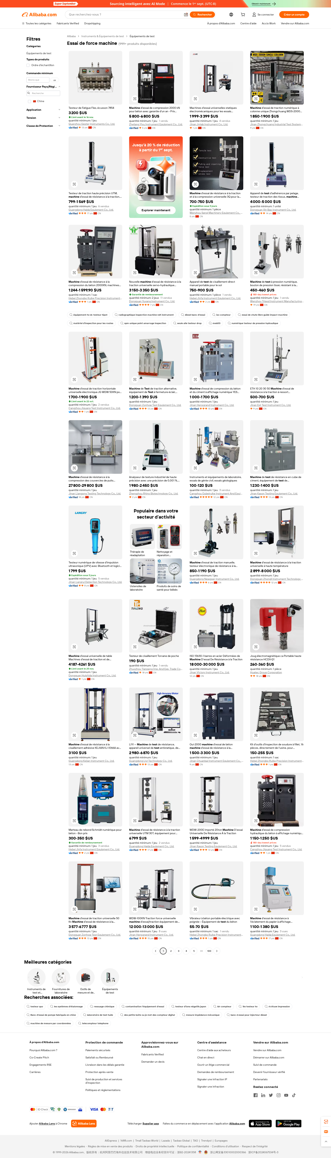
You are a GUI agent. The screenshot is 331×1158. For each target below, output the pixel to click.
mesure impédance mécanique (203, 1015)
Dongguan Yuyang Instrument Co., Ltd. (152, 301)
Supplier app (151, 1123)
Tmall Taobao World (146, 1140)
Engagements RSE (40, 1064)
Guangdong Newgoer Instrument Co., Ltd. (214, 578)
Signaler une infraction (210, 1086)
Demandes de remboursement (215, 1072)
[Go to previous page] (155, 951)
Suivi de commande (265, 1064)
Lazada (165, 1140)
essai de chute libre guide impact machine (265, 314)
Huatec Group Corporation (266, 672)
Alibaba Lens (47, 1123)
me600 (216, 323)
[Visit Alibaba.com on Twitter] (271, 1095)
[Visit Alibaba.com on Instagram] (278, 1095)
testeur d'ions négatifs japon (190, 1006)
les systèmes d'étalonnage (68, 1006)
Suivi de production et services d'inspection (103, 1081)
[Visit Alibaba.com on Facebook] (255, 1095)
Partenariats (260, 1079)
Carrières (35, 1072)
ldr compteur (224, 1006)
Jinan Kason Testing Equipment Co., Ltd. (274, 493)
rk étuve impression (279, 1006)
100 (209, 951)
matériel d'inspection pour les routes (93, 323)
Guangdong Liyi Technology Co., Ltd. (150, 760)
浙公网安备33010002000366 (228, 1152)
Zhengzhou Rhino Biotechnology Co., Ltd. (153, 493)
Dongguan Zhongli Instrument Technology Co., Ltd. (277, 578)
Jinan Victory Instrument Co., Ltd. (209, 672)
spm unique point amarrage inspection (145, 323)
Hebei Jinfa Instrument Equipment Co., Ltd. (215, 298)
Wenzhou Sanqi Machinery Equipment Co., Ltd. (216, 212)
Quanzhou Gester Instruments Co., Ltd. (92, 123)
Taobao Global (181, 1140)
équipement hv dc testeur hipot (90, 314)
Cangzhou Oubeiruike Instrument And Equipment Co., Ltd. (216, 493)
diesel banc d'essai (195, 314)
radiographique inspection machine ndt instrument (146, 314)
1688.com (126, 1140)
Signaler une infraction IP (212, 1079)
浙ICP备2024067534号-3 (263, 1152)
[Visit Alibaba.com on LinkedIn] (263, 1095)
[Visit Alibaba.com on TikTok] (294, 1095)
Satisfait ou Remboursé (99, 1057)
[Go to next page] (216, 951)
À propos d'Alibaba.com (44, 1042)
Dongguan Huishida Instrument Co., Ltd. (92, 675)
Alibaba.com (237, 1123)
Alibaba (71, 36)
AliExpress (111, 1140)
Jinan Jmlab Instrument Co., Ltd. (209, 124)
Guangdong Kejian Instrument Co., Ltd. (91, 760)
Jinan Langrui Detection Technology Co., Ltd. (95, 582)
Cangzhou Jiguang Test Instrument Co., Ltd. (94, 408)
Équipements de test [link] (142, 36)
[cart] (244, 15)
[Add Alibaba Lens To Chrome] (84, 1123)
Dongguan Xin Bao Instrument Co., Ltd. (273, 209)
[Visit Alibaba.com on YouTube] (286, 1095)
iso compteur (223, 314)
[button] (186, 14)
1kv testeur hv (250, 1006)
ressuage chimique (104, 1006)
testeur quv (36, 1006)
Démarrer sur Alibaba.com (268, 1057)
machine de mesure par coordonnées (50, 1023)
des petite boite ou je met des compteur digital (149, 1015)
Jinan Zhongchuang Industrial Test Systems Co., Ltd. (277, 124)
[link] (326, 1122)
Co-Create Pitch (39, 1057)
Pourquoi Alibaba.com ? (43, 1050)
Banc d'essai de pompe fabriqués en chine (53, 1015)
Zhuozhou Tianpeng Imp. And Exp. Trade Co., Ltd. (156, 668)
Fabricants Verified (152, 1054)
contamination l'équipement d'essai (144, 1006)
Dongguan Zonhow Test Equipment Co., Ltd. (155, 405)
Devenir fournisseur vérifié (269, 1072)
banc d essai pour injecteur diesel (249, 1015)
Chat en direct (205, 1057)
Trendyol (206, 1140)
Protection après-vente (99, 1072)
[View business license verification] (200, 1152)
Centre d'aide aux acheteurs (214, 1050)
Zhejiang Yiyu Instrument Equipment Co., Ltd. (156, 124)
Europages (221, 1140)
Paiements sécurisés (97, 1050)
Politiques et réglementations (102, 1090)
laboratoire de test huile (100, 1015)
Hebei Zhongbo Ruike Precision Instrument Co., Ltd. (95, 298)
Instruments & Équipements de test (102, 36)
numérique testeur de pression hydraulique (255, 323)
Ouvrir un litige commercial (213, 1064)
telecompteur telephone (95, 1023)
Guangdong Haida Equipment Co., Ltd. (91, 209)
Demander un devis (153, 1061)
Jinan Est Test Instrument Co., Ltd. (270, 405)
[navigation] (43, 494)
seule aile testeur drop (189, 323)
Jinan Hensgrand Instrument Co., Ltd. (212, 405)
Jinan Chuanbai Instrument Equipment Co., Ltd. (216, 760)
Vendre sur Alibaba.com (267, 1050)
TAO (195, 1140)
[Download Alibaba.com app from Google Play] (289, 1123)
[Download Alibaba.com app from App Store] (260, 1123)
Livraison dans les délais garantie (104, 1064)
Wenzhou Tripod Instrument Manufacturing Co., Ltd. (277, 301)
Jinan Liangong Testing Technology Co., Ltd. (95, 493)
